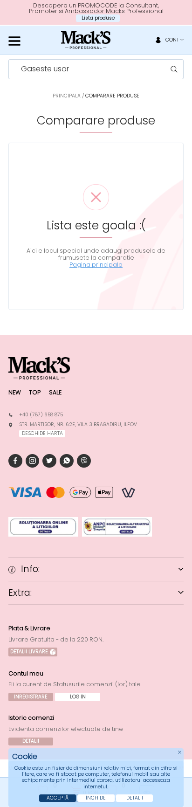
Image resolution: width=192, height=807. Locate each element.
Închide (96, 797)
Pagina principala (96, 265)
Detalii (30, 741)
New (14, 392)
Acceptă (58, 797)
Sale (55, 392)
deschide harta (42, 433)
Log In (78, 696)
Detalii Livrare (29, 651)
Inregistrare (31, 696)
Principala (67, 95)
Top (35, 392)
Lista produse (98, 17)
